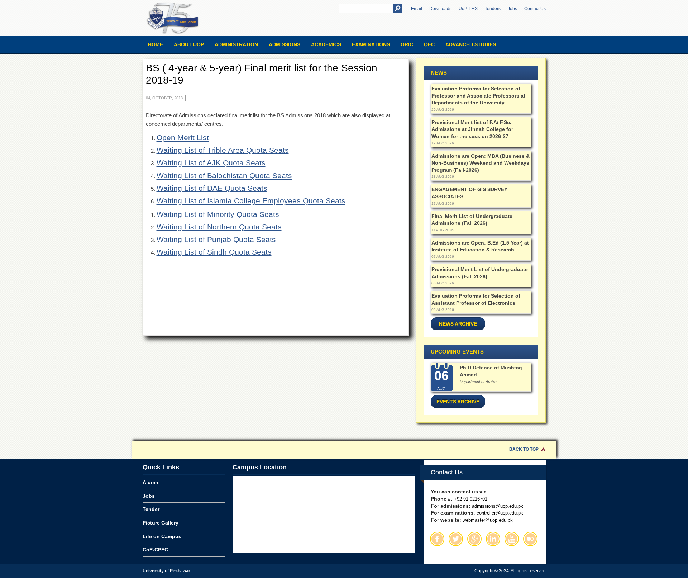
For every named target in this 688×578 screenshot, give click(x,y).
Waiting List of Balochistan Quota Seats (224, 175)
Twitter (455, 538)
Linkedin (493, 538)
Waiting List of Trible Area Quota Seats (223, 150)
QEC (429, 44)
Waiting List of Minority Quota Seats (218, 214)
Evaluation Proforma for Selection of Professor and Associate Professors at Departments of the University (478, 95)
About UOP (189, 44)
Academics (326, 44)
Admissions (284, 44)
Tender (151, 509)
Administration (236, 44)
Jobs (512, 8)
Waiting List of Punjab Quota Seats (216, 239)
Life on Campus (162, 536)
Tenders (493, 8)
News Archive (458, 324)
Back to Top (524, 449)
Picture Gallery (160, 523)
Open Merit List (183, 137)
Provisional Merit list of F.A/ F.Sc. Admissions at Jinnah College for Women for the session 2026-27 (472, 129)
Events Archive (457, 401)
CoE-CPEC (155, 550)
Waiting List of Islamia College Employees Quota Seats (251, 200)
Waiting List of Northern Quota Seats (219, 227)
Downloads (440, 8)
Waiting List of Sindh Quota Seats (214, 252)
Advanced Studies (470, 44)
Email (416, 8)
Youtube (511, 538)
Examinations (371, 44)
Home (155, 44)
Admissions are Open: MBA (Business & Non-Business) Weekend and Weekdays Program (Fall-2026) (480, 163)
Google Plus (474, 538)
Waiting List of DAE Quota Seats (212, 188)
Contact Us (535, 8)
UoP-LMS (468, 8)
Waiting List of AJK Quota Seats (211, 162)
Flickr (530, 538)
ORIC (407, 44)
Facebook (437, 538)
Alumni (151, 482)
